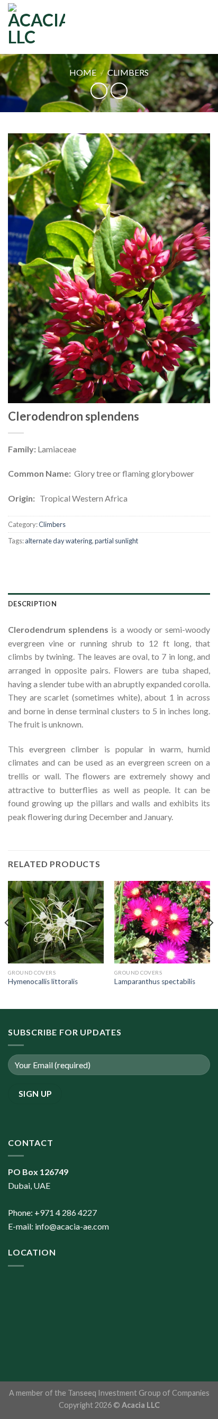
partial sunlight (116, 540)
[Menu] (203, 27)
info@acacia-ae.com (72, 1226)
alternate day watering (58, 540)
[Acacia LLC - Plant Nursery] (36, 27)
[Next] (210, 944)
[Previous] (7, 944)
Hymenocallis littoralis (43, 981)
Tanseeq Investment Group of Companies (139, 1392)
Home (82, 72)
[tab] (109, 603)
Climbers (128, 72)
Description (32, 603)
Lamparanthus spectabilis (154, 981)
